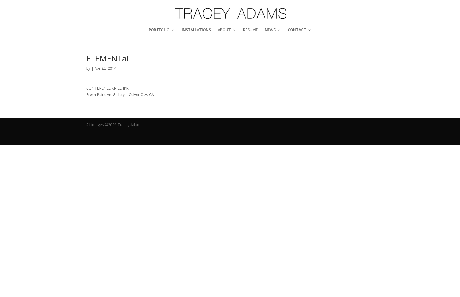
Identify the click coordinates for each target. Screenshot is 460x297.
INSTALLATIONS (196, 30)
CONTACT (297, 30)
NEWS (270, 30)
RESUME (250, 30)
